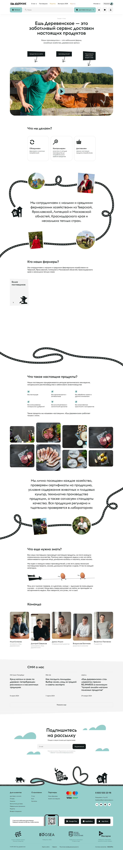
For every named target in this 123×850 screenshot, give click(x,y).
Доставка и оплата (15, 796)
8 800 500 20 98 (103, 792)
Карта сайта (45, 847)
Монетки (12, 801)
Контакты (34, 801)
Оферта (54, 847)
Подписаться (79, 746)
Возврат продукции (16, 811)
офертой (53, 752)
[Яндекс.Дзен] (105, 804)
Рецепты (12, 808)
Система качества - (104, 847)
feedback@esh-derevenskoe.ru (104, 800)
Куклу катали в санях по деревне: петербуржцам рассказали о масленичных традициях (24, 683)
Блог (32, 798)
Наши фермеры (53, 796)
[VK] (96, 804)
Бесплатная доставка (16, 803)
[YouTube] (101, 804)
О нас (33, 796)
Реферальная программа (17, 806)
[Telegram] (109, 804)
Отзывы (12, 798)
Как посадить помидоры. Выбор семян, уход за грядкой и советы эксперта (61, 682)
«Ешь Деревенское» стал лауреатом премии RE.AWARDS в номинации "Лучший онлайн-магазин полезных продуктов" (94, 684)
